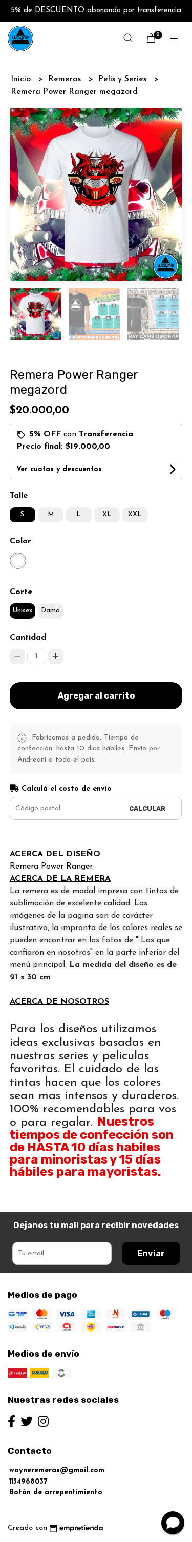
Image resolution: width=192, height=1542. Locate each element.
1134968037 (28, 1482)
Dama (50, 610)
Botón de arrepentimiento (55, 1492)
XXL (135, 514)
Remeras (65, 79)
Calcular (147, 808)
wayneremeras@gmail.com (56, 1470)
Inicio (22, 79)
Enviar (151, 1253)
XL (107, 514)
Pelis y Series (123, 79)
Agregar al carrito (96, 696)
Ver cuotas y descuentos (59, 469)
